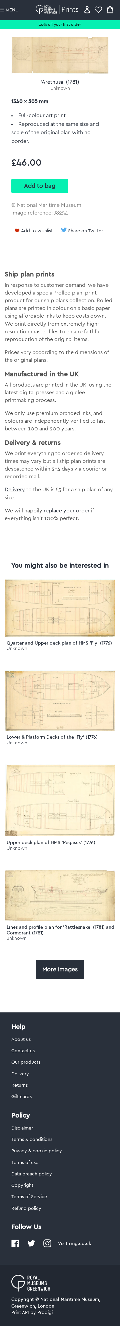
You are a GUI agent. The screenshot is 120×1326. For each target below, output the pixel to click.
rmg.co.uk (80, 1243)
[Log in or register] (87, 9)
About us (21, 1039)
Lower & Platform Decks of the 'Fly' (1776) (52, 737)
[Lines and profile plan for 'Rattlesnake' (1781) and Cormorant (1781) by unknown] (60, 919)
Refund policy (26, 1208)
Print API (20, 1312)
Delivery (15, 489)
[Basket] (110, 9)
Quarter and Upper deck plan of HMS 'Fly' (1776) (59, 643)
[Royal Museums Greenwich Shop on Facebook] (15, 1246)
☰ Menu (9, 10)
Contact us (23, 1051)
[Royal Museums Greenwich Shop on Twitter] (31, 1246)
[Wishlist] (98, 9)
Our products (25, 1062)
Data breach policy (31, 1174)
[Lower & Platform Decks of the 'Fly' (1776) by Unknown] (60, 729)
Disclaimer (22, 1128)
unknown (17, 938)
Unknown (60, 88)
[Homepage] (58, 9)
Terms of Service (29, 1196)
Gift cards (21, 1096)
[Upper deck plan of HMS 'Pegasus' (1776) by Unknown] (60, 834)
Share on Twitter (85, 231)
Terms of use (24, 1162)
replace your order (67, 510)
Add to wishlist (37, 231)
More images (60, 969)
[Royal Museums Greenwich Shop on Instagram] (47, 1246)
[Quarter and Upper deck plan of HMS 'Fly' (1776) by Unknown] (60, 635)
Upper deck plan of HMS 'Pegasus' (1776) (51, 842)
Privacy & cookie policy (36, 1151)
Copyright (22, 1185)
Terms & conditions (31, 1139)
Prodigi (45, 1312)
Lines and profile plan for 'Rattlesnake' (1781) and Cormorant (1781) (60, 930)
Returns (19, 1085)
